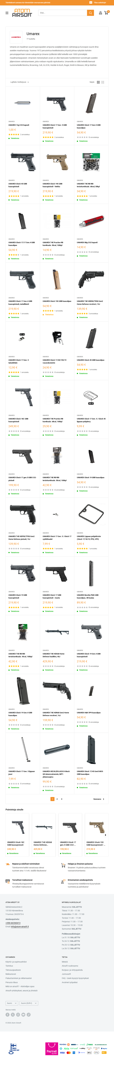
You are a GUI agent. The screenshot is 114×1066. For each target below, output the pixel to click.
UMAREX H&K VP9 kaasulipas (89, 713)
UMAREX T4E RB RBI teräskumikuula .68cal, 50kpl (88, 185)
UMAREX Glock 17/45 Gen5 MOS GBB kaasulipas (90, 772)
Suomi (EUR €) (26, 1003)
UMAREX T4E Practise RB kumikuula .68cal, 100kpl (53, 420)
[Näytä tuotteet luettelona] (103, 82)
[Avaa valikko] (7, 13)
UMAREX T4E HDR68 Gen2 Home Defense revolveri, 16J (56, 714)
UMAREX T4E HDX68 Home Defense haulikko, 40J (53, 655)
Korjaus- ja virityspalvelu (72, 970)
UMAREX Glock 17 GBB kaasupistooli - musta (52, 596)
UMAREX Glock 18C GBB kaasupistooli (18, 420)
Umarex (11, 121)
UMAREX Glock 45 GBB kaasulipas (90, 360)
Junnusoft (66, 974)
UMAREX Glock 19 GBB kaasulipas (90, 477)
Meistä (65, 962)
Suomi (9, 1003)
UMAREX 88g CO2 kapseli (87, 242)
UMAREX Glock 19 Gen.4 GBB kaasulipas (20, 714)
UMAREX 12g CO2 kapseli (18, 125)
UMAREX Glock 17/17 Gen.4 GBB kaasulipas (21, 243)
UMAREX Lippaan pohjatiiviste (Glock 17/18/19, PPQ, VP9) (89, 537)
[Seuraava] (105, 835)
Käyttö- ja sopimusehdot (16, 962)
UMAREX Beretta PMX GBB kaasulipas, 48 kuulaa (87, 596)
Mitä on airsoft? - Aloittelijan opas (20, 986)
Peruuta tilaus (12, 982)
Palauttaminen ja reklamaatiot (19, 978)
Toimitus (9, 966)
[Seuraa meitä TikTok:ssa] (29, 1015)
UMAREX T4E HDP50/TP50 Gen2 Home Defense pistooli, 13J (21, 537)
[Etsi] (90, 13)
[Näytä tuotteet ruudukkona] (98, 82)
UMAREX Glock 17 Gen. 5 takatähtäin (18, 361)
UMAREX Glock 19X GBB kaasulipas (57, 301)
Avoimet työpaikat (70, 982)
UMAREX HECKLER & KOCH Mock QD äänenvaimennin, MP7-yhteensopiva (56, 774)
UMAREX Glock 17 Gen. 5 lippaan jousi (21, 772)
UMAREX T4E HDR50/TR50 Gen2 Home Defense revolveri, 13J (90, 302)
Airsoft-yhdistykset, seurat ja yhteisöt (22, 990)
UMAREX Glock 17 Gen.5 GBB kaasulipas (89, 126)
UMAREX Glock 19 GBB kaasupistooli (17, 596)
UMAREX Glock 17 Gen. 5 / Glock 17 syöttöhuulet (57, 537)
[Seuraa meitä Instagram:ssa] (18, 1015)
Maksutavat (11, 974)
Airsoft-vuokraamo (70, 966)
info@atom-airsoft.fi (20, 926)
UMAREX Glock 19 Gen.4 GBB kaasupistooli (89, 655)
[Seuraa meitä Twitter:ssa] (13, 1015)
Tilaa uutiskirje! (100, 3)
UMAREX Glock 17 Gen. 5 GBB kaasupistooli (55, 126)
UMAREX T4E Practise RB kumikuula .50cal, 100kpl (53, 243)
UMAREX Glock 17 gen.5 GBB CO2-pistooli (22, 478)
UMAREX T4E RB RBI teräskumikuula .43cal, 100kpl (20, 655)
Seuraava (97, 799)
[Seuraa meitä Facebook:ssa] (7, 1015)
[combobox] (62, 13)
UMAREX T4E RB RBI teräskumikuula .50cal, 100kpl (54, 478)
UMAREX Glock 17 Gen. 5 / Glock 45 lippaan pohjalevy (91, 420)
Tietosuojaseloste (13, 970)
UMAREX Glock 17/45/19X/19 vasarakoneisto (54, 361)
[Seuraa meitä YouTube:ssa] (23, 1015)
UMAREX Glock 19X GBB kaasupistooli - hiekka (52, 185)
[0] (106, 12)
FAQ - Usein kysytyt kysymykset (75, 978)
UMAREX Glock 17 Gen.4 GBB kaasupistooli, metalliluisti (20, 302)
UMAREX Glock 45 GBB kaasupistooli (17, 185)
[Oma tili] (100, 12)
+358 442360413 (13, 923)
